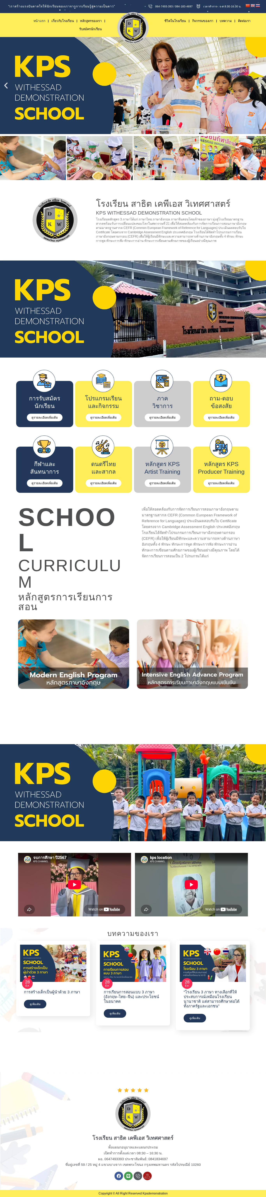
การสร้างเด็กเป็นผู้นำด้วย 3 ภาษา (52, 992)
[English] (252, 6)
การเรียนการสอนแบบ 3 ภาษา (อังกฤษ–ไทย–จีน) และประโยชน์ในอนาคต (131, 997)
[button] (6, 86)
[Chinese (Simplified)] (247, 6)
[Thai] (257, 6)
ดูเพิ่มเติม (35, 1004)
